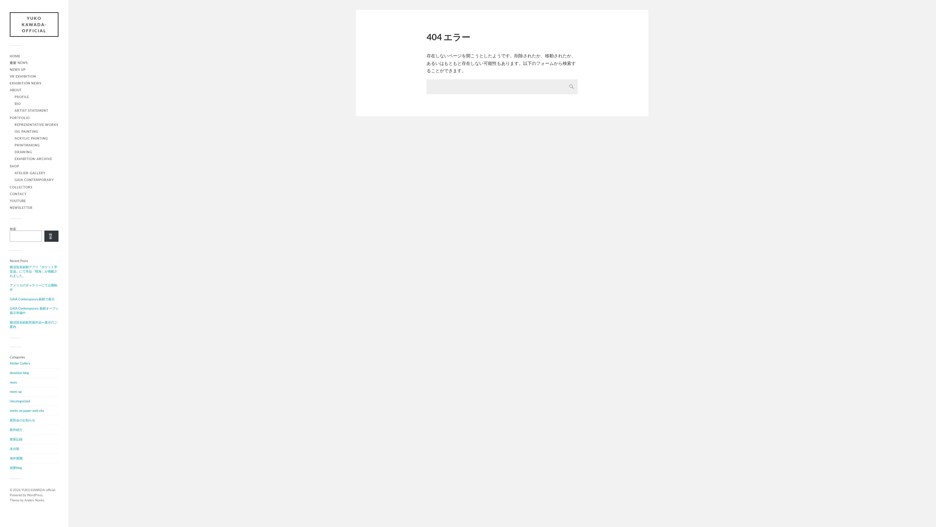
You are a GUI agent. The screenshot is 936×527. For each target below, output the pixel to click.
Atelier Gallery (20, 363)
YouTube (18, 201)
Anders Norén (34, 500)
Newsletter (21, 208)
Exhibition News (25, 83)
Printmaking (27, 145)
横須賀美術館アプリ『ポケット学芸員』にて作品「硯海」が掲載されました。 (33, 271)
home (15, 56)
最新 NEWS (19, 63)
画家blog (16, 468)
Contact (18, 194)
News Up (18, 69)
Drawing (23, 152)
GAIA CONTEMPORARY (34, 180)
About (16, 90)
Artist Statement (31, 110)
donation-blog (19, 373)
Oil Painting (26, 131)
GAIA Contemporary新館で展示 (32, 299)
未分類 (14, 449)
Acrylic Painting (31, 138)
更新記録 (16, 439)
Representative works (36, 125)
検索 (13, 229)
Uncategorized (20, 401)
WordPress (35, 495)
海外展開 (16, 458)
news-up (16, 392)
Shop (14, 166)
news (13, 382)
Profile (22, 97)
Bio (18, 104)
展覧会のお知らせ (22, 420)
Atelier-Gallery (30, 173)
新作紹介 (16, 430)
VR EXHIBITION (23, 76)
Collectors (21, 187)
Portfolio (20, 118)
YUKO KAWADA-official (34, 24)
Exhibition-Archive (33, 159)
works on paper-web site (27, 411)
